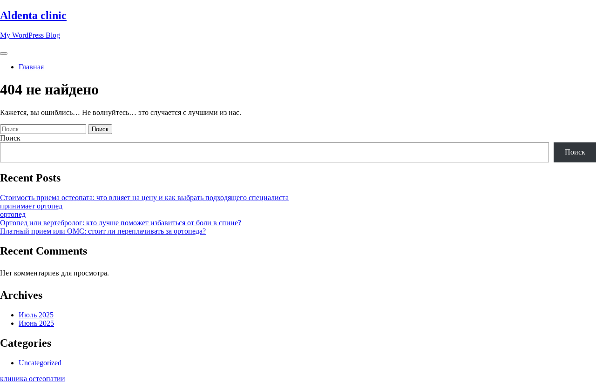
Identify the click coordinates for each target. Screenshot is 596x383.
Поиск (10, 138)
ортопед (13, 214)
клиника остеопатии (32, 379)
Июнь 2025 (36, 323)
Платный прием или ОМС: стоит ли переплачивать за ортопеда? (103, 231)
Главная (31, 67)
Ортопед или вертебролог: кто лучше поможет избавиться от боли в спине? (120, 223)
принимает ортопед (31, 206)
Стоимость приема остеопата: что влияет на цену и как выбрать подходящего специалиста (144, 198)
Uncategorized (40, 363)
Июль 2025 (36, 315)
